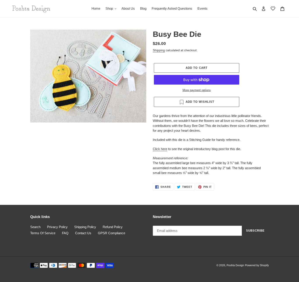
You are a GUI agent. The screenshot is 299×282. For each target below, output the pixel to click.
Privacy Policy (57, 227)
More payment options (197, 90)
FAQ (65, 233)
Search (35, 227)
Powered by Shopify (257, 265)
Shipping (159, 50)
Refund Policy (113, 227)
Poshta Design (235, 265)
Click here (160, 149)
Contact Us (83, 233)
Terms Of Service (42, 233)
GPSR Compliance (111, 233)
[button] (273, 8)
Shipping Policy (85, 227)
